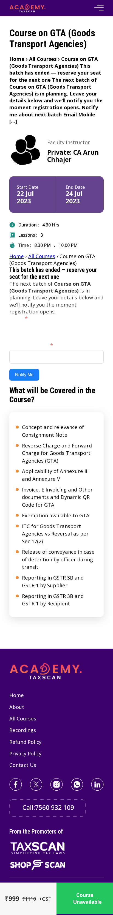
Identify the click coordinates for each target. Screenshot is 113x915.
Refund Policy (25, 741)
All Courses (41, 256)
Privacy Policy (25, 753)
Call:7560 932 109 (48, 807)
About (16, 706)
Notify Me (24, 374)
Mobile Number (28, 345)
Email (16, 318)
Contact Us (22, 764)
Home (16, 256)
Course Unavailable (87, 898)
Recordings (22, 729)
